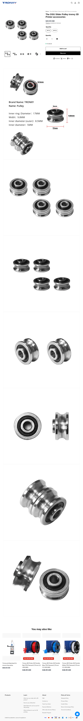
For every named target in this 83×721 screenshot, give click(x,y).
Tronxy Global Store (11, 717)
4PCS (48, 30)
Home (47, 11)
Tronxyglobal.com (22, 717)
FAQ (43, 698)
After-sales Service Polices (49, 709)
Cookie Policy (64, 704)
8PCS (55, 30)
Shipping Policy (65, 698)
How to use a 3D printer (29, 702)
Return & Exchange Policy (67, 707)
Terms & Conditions (66, 709)
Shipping (48, 23)
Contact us (45, 701)
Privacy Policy (64, 701)
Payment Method (46, 707)
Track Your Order (46, 704)
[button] (71, 2)
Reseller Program (46, 712)
